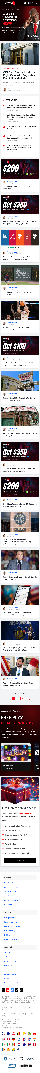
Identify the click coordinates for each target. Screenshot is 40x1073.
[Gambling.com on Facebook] (12, 990)
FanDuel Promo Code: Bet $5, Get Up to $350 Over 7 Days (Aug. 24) (19, 470)
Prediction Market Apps (11, 939)
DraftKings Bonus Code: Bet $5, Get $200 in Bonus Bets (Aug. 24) (20, 505)
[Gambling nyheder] (8, 1039)
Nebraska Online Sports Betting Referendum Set (16, 328)
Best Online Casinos (10, 883)
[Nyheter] (13, 1049)
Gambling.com (6, 9)
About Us (7, 953)
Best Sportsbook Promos (12, 926)
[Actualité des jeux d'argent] (24, 1033)
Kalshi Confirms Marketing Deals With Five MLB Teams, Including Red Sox (20, 258)
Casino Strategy (9, 904)
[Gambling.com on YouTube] (7, 990)
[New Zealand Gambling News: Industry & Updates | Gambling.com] (24, 1044)
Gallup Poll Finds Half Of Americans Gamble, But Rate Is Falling (17, 613)
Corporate (7, 970)
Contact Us (8, 966)
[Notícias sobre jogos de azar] (29, 1033)
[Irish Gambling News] (3, 1044)
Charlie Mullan (12, 287)
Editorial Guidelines (10, 961)
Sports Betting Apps (10, 922)
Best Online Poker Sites (11, 900)
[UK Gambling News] (3, 1033)
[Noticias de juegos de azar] (13, 1044)
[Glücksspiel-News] (13, 1033)
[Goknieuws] (18, 1033)
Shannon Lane (13, 89)
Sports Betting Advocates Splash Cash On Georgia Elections (20, 578)
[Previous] (30, 698)
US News (16, 9)
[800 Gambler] (25, 1065)
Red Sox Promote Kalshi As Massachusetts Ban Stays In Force (20, 434)
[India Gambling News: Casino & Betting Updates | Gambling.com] (34, 1039)
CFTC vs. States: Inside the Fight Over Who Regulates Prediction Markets (19, 75)
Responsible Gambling (11, 974)
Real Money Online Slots (12, 887)
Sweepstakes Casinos (11, 891)
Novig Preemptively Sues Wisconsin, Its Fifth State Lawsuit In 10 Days (19, 649)
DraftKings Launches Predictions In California (17, 293)
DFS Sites (7, 935)
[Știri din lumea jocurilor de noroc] (3, 1049)
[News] (8, 1044)
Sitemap (6, 979)
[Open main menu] (3, 3)
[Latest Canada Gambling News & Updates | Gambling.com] (34, 1033)
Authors (6, 957)
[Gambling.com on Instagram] (16, 990)
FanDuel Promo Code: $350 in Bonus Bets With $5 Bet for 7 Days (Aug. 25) (19, 222)
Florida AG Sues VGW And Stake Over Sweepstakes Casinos (18, 684)
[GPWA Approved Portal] (12, 1066)
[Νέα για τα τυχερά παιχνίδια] (18, 1039)
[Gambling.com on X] (3, 990)
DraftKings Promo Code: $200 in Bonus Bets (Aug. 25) (18, 187)
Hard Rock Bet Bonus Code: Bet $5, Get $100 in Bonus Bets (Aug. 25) (19, 364)
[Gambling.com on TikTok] (21, 990)
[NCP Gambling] (10, 1059)
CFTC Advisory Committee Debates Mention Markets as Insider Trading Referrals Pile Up (17, 541)
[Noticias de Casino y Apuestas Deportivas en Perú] (34, 1044)
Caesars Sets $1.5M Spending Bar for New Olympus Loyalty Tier (20, 399)
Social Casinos (8, 896)
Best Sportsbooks (9, 918)
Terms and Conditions (10, 1014)
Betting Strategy (9, 931)
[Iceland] (24, 1039)
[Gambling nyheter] (29, 1044)
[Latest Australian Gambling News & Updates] (8, 1033)
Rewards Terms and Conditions (14, 983)
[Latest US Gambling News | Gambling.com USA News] (18, 1049)
